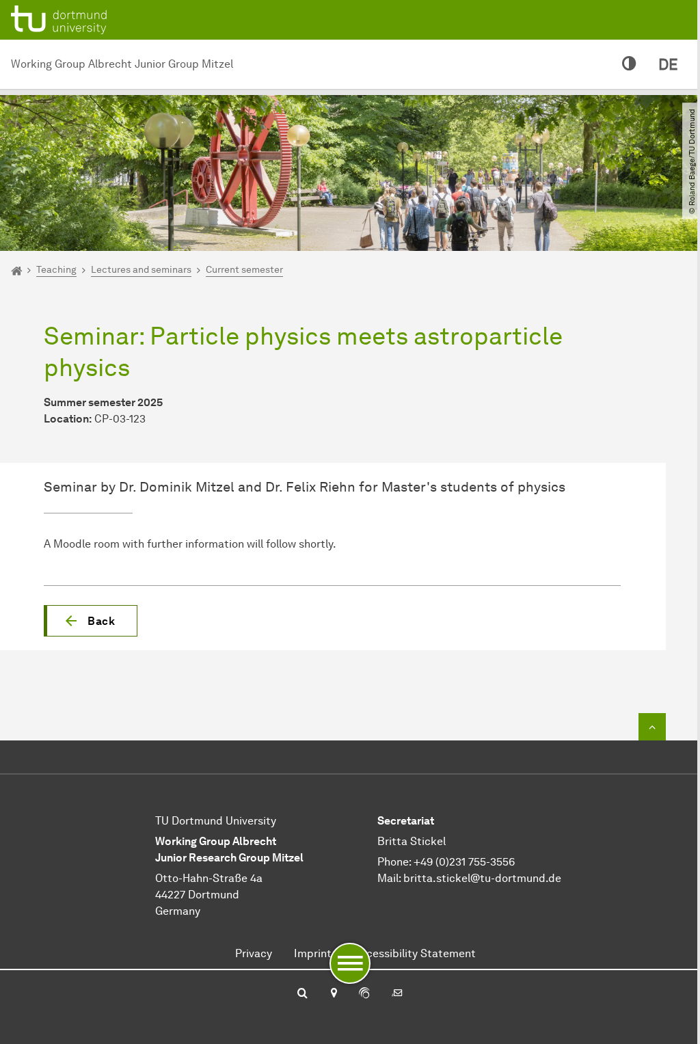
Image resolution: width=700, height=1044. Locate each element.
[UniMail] (397, 994)
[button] (90, 621)
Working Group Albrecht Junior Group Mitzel (122, 63)
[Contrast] (629, 64)
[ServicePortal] (364, 994)
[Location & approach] (333, 994)
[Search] (302, 994)
